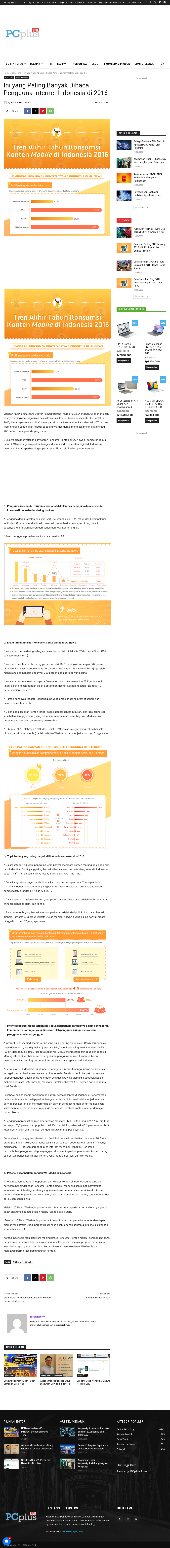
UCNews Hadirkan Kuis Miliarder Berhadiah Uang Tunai (34, 1431)
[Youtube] (164, 2)
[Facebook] (146, 2)
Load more (140, 207)
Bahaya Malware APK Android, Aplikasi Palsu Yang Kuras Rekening (150, 144)
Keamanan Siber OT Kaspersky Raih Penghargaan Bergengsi (93, 1463)
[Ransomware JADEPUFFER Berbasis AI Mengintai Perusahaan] (124, 178)
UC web (28, 1262)
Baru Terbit (17, 73)
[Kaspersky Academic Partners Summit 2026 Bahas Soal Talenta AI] (67, 1432)
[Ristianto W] (6, 102)
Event (80, 1376)
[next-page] (11, 1392)
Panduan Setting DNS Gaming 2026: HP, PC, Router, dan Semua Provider (149, 247)
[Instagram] (151, 2)
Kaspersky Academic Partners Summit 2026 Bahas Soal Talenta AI (93, 1431)
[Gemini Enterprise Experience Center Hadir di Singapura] (67, 1449)
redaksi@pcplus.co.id (73, 1531)
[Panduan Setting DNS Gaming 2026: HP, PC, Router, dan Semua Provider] (124, 248)
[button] (162, 64)
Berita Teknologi (22, 77)
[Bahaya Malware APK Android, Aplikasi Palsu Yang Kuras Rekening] (124, 145)
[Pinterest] (43, 111)
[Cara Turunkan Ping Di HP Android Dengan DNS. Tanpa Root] (124, 283)
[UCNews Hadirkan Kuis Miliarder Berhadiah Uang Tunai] (20, 1365)
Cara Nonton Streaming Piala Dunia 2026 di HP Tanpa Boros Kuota (149, 264)
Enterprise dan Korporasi (51, 1376)
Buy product (123, 361)
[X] (155, 2)
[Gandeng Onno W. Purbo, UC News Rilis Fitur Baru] (93, 1365)
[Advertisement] (104, 34)
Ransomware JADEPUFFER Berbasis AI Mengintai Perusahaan (148, 177)
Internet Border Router (97, 1297)
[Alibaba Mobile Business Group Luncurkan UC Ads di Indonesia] (56, 1365)
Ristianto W (16, 102)
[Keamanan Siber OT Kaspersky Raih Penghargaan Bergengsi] (124, 162)
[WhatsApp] (50, 111)
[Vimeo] (160, 2)
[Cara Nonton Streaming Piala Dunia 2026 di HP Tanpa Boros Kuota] (124, 265)
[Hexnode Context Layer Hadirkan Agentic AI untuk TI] (124, 195)
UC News (17, 1262)
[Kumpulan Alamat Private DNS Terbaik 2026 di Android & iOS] (124, 232)
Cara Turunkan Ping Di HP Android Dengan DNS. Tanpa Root (148, 282)
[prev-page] (6, 1392)
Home (6, 73)
